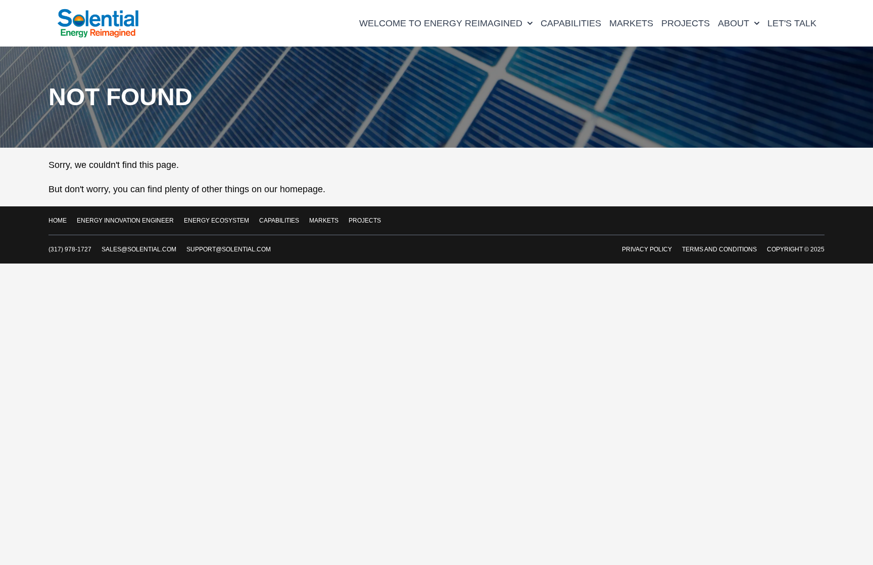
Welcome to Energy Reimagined (440, 23)
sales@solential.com (139, 249)
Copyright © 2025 (796, 249)
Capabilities (571, 23)
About (733, 23)
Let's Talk (791, 23)
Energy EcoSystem (216, 220)
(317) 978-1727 (69, 249)
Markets (631, 23)
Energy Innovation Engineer (125, 220)
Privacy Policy (647, 249)
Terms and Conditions (719, 249)
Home (57, 220)
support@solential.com (228, 249)
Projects (685, 23)
